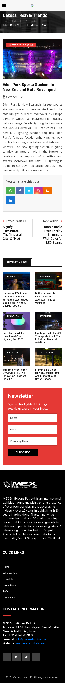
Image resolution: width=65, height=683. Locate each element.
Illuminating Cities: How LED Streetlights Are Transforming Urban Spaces (47, 374)
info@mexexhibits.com (31, 639)
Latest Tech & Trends (24, 21)
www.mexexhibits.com (31, 643)
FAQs (6, 591)
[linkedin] (36, 657)
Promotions (9, 585)
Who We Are (10, 572)
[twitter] (26, 657)
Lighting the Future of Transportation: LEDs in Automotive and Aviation (48, 338)
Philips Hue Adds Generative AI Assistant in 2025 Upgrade (45, 298)
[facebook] (7, 657)
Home (6, 21)
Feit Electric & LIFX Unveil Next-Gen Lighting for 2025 (13, 336)
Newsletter (9, 579)
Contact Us (9, 597)
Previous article (16, 221)
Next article (51, 221)
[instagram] (16, 657)
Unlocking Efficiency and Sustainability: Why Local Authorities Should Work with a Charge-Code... (15, 299)
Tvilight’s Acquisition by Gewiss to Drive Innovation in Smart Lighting (15, 374)
